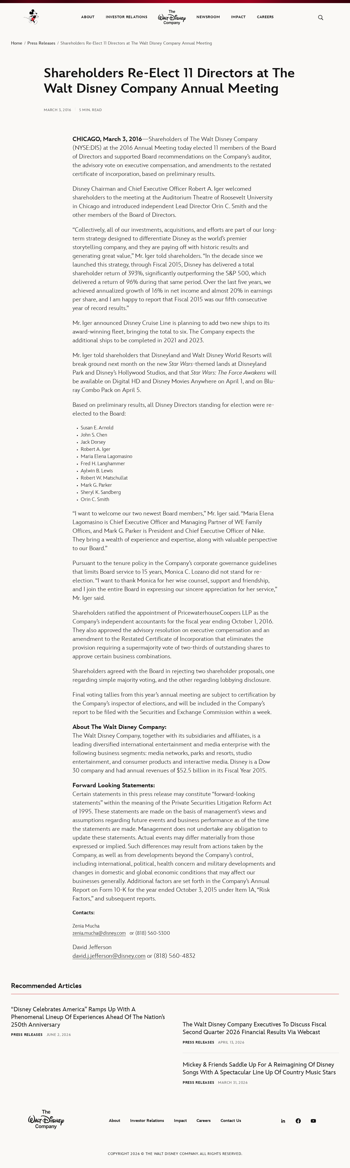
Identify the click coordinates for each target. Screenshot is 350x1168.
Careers (265, 17)
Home (16, 43)
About (88, 17)
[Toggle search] (320, 17)
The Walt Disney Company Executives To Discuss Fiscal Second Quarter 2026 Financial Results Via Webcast (254, 1028)
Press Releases (41, 43)
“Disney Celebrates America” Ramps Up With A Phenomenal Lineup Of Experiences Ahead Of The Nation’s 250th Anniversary (88, 1017)
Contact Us (231, 1120)
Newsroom (208, 17)
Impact (238, 17)
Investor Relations (127, 17)
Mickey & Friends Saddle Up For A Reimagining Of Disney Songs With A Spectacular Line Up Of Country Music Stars (259, 1068)
